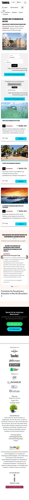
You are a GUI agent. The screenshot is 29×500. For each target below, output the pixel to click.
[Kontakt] (22, 7)
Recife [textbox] (8, 62)
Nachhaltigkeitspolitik (15, 437)
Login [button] (5, 7)
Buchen (21, 138)
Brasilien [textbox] (12, 57)
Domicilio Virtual (14, 403)
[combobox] (14, 56)
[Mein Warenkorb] (4, 11)
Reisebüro (15, 7)
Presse (16, 440)
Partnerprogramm (16, 435)
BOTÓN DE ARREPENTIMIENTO (14, 487)
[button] (2, 257)
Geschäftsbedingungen (16, 438)
